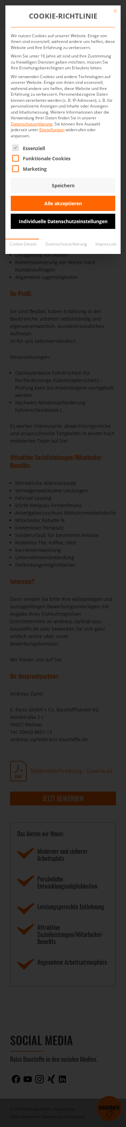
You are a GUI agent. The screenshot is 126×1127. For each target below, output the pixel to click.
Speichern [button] (63, 185)
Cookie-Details (23, 244)
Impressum (106, 244)
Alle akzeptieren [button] (63, 203)
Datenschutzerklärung (31, 124)
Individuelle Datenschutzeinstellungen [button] (63, 221)
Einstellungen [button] (52, 130)
